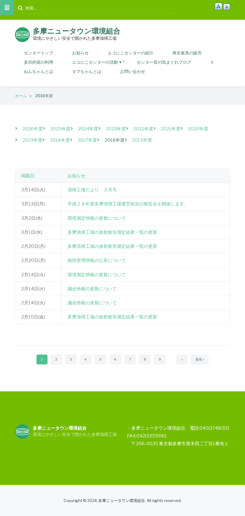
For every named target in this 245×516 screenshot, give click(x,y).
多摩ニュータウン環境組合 (76, 31)
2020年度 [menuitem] (198, 129)
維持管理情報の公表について (97, 260)
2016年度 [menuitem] (115, 140)
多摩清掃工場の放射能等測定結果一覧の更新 (112, 232)
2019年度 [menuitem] (32, 140)
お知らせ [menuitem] (80, 52)
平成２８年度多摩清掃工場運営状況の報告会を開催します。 (128, 204)
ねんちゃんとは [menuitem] (38, 71)
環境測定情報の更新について (97, 218)
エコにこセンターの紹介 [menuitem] (131, 52)
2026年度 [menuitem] (32, 129)
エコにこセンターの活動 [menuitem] (91, 63)
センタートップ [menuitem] (38, 52)
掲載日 (28, 175)
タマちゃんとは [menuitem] (86, 71)
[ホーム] (22, 34)
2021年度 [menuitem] (170, 129)
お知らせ (76, 175)
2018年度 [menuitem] (60, 140)
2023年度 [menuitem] (116, 129)
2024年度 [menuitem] (88, 129)
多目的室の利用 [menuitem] (38, 62)
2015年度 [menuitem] (142, 140)
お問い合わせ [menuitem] (132, 71)
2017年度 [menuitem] (87, 140)
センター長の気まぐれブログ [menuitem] (164, 62)
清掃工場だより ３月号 (92, 190)
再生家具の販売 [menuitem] (187, 52)
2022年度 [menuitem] (143, 129)
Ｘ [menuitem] (212, 62)
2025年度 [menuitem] (60, 129)
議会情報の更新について (92, 288)
